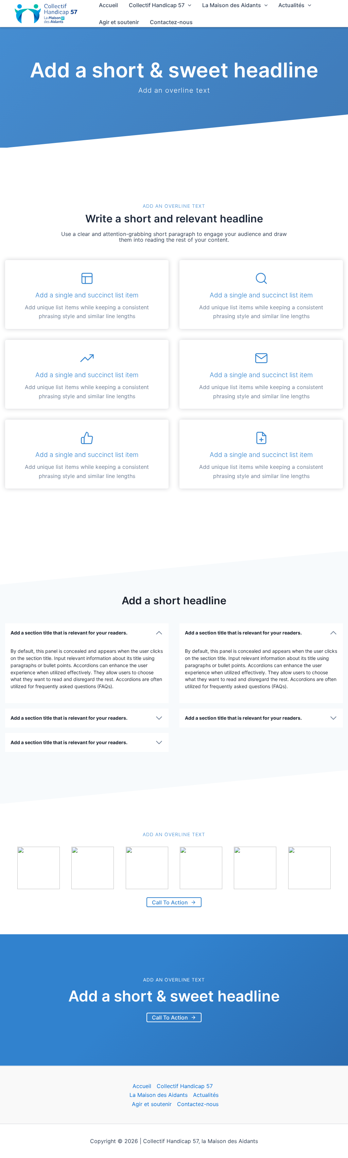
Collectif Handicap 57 (185, 1086)
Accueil (142, 1086)
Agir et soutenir (119, 22)
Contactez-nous (171, 22)
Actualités (206, 1094)
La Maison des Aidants (158, 1094)
